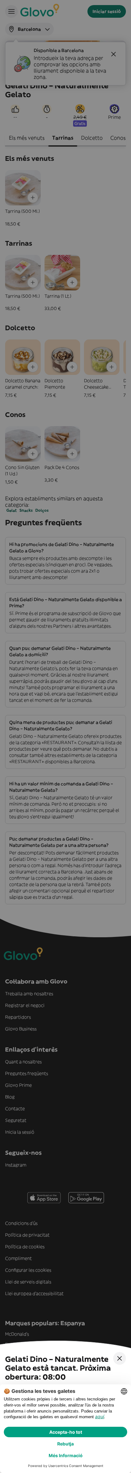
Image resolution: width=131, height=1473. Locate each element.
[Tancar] (119, 1358)
